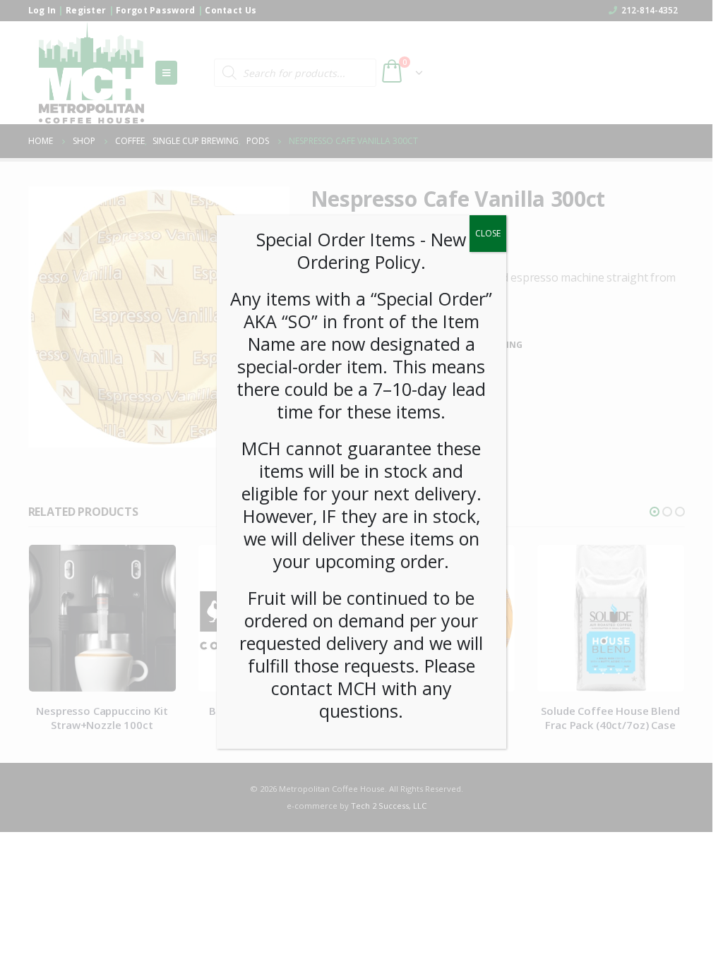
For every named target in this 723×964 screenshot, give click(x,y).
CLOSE (488, 233)
